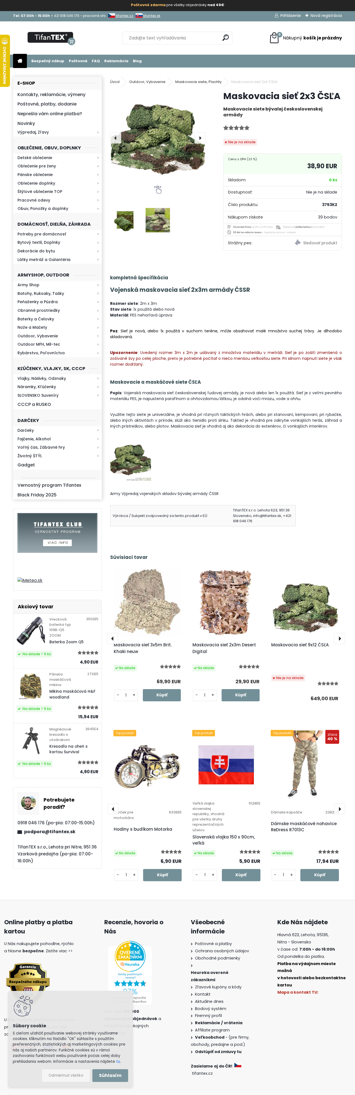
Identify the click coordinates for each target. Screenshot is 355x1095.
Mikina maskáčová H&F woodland (72, 694)
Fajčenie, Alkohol (34, 439)
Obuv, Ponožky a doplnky (42, 208)
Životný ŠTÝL (29, 456)
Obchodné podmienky (217, 958)
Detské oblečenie (34, 157)
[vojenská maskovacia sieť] (131, 442)
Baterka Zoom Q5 (66, 642)
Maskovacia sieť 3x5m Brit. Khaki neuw (143, 648)
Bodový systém (210, 1008)
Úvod (115, 81)
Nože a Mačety (32, 327)
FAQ (96, 61)
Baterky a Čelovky (35, 319)
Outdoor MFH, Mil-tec (38, 344)
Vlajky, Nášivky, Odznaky (41, 378)
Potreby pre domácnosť (41, 234)
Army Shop (28, 285)
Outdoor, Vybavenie (37, 336)
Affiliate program (212, 1030)
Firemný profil (208, 1015)
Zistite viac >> (59, 951)
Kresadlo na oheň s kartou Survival (68, 749)
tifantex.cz (124, 15)
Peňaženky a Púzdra (37, 302)
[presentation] (115, 138)
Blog (137, 61)
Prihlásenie (290, 15)
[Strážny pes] (312, 243)
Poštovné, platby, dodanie (47, 104)
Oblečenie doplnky (36, 183)
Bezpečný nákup (47, 61)
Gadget (26, 465)
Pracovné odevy (33, 200)
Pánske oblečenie (35, 174)
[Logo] (51, 38)
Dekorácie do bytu (36, 251)
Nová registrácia (326, 15)
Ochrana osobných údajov (222, 951)
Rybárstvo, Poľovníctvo (41, 353)
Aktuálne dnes (209, 1001)
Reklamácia (116, 61)
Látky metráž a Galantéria (43, 259)
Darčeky (25, 430)
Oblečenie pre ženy (36, 166)
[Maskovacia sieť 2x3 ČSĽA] (158, 138)
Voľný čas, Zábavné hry (41, 447)
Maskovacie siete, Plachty (198, 81)
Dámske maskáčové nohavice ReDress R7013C (304, 827)
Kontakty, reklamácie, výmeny (51, 94)
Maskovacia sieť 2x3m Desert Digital (224, 648)
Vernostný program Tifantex (49, 485)
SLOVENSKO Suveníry (38, 395)
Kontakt (203, 994)
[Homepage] (20, 61)
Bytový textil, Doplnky (38, 242)
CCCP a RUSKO (34, 404)
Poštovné (78, 61)
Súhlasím (110, 1075)
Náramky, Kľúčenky (36, 387)
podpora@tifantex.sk (49, 831)
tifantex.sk (151, 15)
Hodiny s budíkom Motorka (143, 829)
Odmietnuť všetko (66, 1075)
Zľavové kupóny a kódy (218, 987)
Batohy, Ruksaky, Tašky (40, 293)
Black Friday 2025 (37, 495)
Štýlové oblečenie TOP (39, 191)
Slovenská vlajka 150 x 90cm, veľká (223, 840)
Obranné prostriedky (38, 310)
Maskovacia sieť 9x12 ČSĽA (300, 645)
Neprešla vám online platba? (49, 113)
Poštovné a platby (213, 943)
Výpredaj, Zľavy (33, 132)
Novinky (26, 123)
